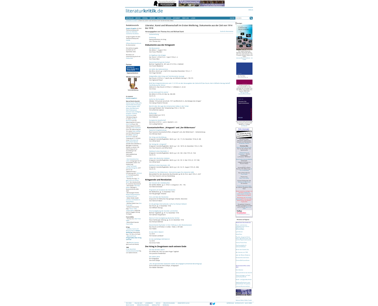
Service (168, 18)
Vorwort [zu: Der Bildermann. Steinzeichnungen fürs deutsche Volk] (171, 172)
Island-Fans (239, 234)
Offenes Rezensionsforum (133, 43)
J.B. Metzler (244, 126)
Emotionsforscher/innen (242, 257)
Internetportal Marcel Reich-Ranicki (132, 141)
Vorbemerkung (154, 34)
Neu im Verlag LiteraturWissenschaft (244, 93)
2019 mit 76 (129, 177)
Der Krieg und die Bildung (157, 137)
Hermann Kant (130, 112)
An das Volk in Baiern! (156, 232)
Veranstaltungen (143, 305)
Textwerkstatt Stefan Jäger (244, 186)
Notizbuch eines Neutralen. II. (159, 151)
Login (193, 18)
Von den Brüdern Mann (157, 250)
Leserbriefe (149, 303)
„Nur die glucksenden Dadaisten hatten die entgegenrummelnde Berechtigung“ (175, 264)
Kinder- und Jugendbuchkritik (244, 279)
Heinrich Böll (129, 105)
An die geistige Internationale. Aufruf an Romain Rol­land (168, 204)
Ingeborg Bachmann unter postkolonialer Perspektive (243, 283)
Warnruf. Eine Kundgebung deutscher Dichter (164, 218)
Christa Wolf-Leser (241, 260)
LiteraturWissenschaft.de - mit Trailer (244, 58)
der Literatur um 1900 (242, 252)
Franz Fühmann (136, 128)
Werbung (166, 305)
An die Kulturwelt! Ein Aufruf (158, 92)
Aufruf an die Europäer (156, 99)
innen (247, 260)
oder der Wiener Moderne (243, 255)
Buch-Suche (130, 305)
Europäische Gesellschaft (157, 120)
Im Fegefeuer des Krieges (157, 55)
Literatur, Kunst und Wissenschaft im (133, 230)
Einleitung (152, 37)
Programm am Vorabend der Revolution (162, 190)
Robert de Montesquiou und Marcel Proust (133, 195)
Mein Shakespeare (131, 110)
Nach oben (248, 303)
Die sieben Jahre (154, 257)
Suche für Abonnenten (226, 31)
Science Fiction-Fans (241, 242)
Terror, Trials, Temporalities (131, 209)
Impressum (230, 303)
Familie (128, 40)
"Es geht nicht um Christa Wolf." (132, 180)
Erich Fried (129, 124)
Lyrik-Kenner (239, 231)
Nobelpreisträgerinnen (244, 182)
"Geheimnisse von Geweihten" (244, 153)
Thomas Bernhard (131, 119)
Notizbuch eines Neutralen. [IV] (159, 165)
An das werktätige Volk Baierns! (159, 239)
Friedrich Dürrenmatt (131, 114)
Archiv (137, 18)
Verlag (250, 10)
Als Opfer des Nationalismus (158, 69)
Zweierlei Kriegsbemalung (157, 130)
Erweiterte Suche (183, 303)
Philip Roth (138, 103)
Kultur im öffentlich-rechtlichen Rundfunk (132, 33)
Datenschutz (239, 303)
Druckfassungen (169, 303)
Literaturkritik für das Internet (244, 272)
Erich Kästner (239, 270)
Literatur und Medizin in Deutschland (133, 200)
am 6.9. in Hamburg (246, 169)
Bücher (152, 18)
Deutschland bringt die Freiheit (159, 62)
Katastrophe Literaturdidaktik (244, 159)
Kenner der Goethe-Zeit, (242, 249)
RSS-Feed (129, 303)
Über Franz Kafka (244, 178)
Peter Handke (136, 131)
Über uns (185, 18)
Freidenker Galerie (244, 143)
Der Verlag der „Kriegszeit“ (158, 144)
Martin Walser (132, 106)
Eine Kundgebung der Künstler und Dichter (163, 211)
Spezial (145, 18)
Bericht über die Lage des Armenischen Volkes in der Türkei (169, 106)
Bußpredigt (153, 113)
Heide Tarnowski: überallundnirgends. (132, 167)
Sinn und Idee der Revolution (158, 197)
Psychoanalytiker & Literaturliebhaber (241, 245)
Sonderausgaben (131, 20)
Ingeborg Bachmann (132, 135)
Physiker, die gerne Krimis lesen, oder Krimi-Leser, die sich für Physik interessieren (243, 238)
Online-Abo (129, 58)
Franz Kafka (129, 224)
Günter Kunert (130, 103)
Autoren (160, 18)
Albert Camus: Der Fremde (244, 147)
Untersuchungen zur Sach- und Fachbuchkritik (243, 276)
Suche (232, 18)
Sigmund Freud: (133, 237)
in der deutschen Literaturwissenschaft (132, 250)
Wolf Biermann (134, 108)
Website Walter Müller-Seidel (244, 300)
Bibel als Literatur (134, 242)
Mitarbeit (176, 18)
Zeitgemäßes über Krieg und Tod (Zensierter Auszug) (166, 76)
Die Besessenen (154, 48)
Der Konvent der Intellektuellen (159, 183)
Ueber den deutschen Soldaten (159, 158)
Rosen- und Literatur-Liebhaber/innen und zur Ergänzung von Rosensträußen (242, 227)
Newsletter (156, 305)
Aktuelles (129, 18)
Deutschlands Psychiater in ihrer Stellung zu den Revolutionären (170, 225)
